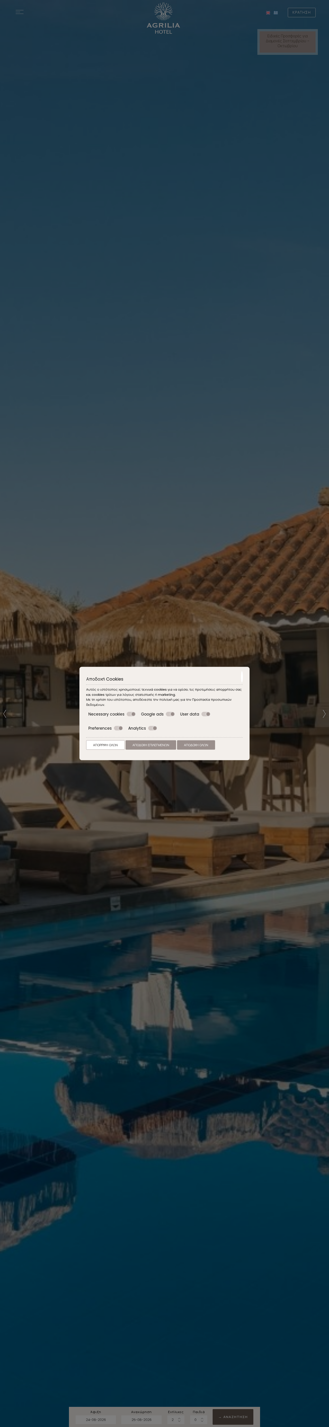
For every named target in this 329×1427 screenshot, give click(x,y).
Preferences (100, 728)
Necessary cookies (106, 714)
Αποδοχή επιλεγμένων (150, 745)
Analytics (137, 728)
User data (189, 714)
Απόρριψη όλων (105, 745)
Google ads (152, 714)
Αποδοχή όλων (196, 745)
